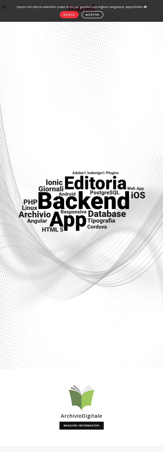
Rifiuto (69, 14)
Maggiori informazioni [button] (82, 425)
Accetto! (92, 14)
